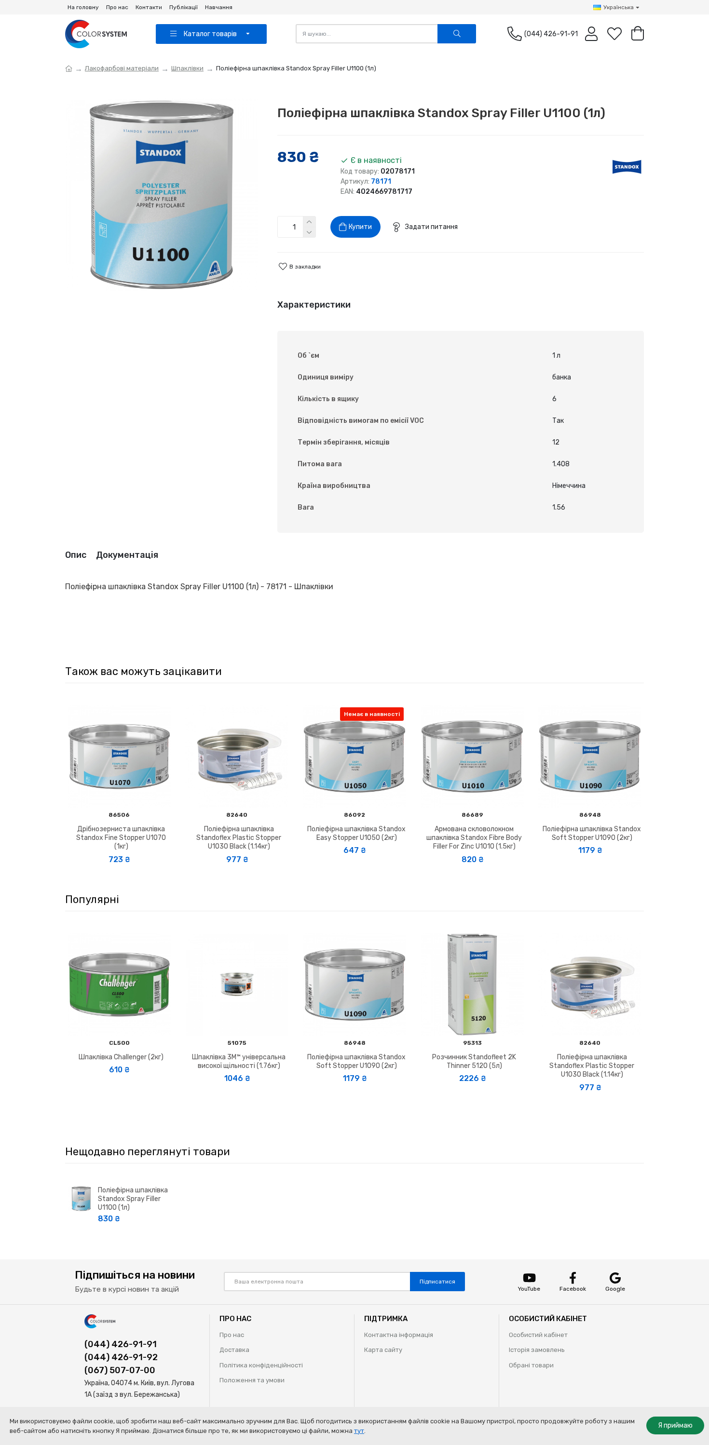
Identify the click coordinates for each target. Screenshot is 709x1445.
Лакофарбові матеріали (122, 68)
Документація (127, 555)
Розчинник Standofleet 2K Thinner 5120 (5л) (474, 1061)
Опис (75, 555)
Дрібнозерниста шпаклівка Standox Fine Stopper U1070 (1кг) (121, 838)
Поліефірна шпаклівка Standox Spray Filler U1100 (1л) (133, 1199)
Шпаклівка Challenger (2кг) (121, 1057)
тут (359, 1430)
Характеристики (314, 304)
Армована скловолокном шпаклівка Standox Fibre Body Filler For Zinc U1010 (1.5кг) (474, 838)
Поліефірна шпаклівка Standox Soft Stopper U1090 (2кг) (592, 833)
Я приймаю (675, 1425)
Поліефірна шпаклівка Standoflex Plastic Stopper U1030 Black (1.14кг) (238, 838)
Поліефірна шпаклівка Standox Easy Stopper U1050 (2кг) (356, 833)
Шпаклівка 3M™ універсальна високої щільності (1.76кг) (239, 1061)
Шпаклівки (187, 68)
